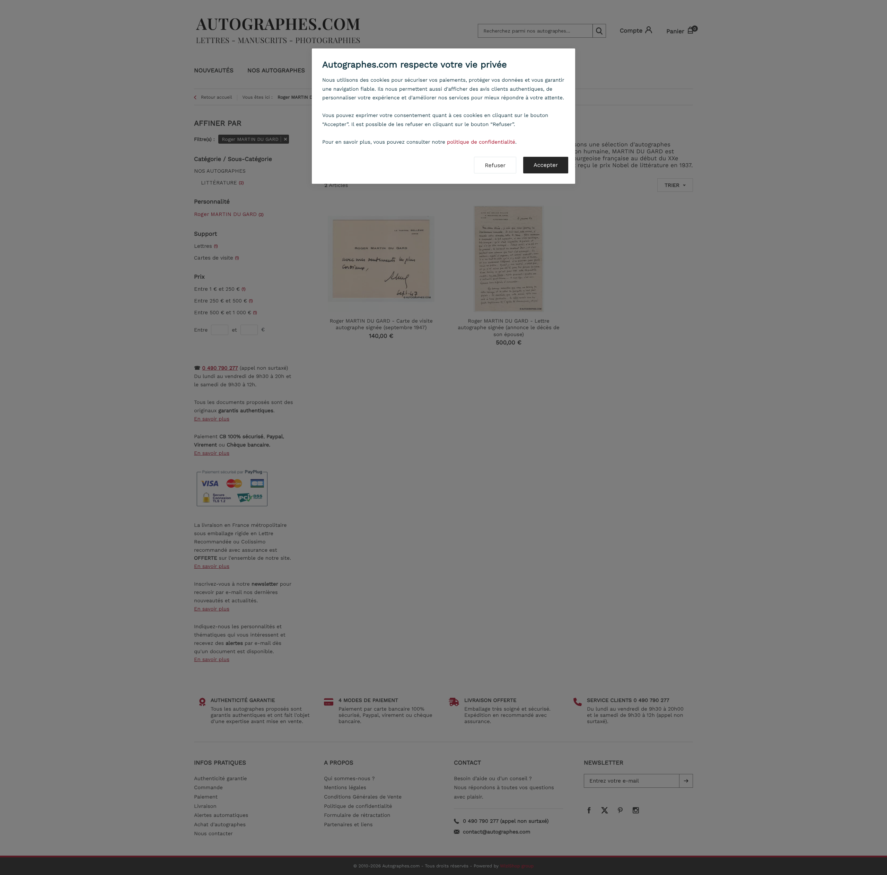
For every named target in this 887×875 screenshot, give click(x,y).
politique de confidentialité (481, 142)
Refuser (495, 165)
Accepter (546, 165)
